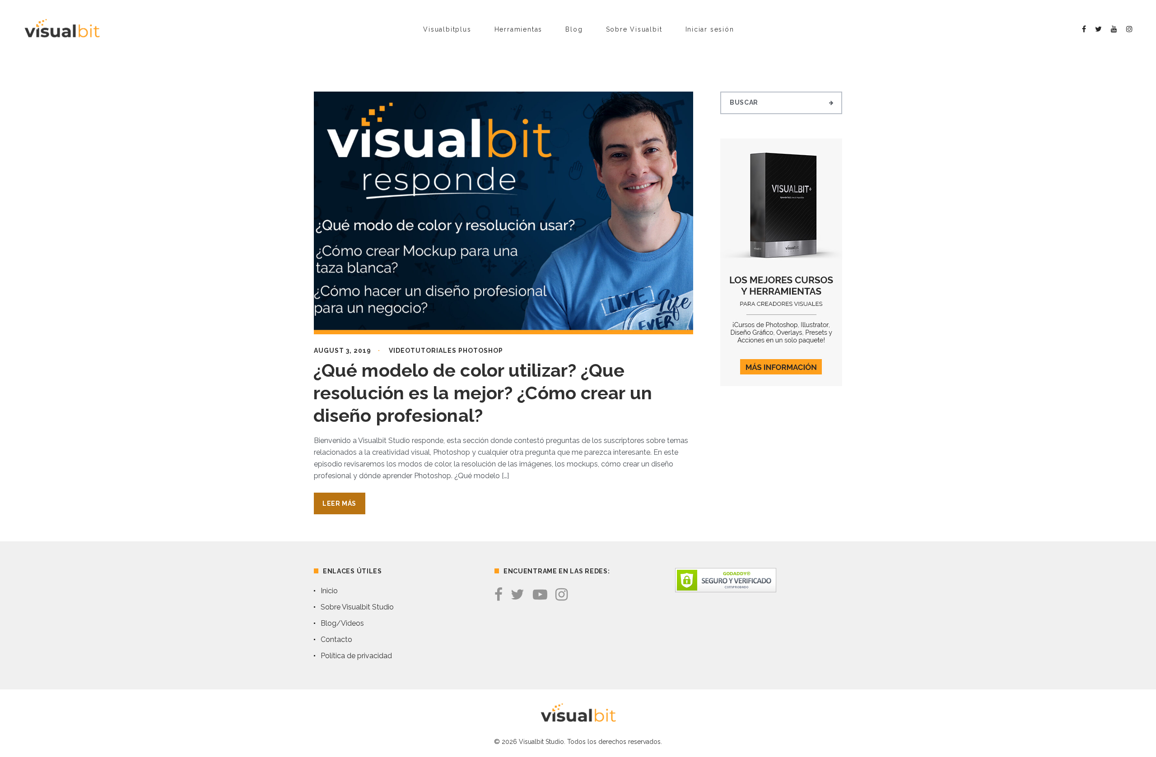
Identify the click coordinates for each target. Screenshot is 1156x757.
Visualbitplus (447, 29)
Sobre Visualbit (634, 29)
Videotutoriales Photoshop (446, 350)
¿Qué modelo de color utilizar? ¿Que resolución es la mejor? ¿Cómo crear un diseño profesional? (482, 393)
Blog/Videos (342, 623)
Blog (574, 29)
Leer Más (339, 503)
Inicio (329, 590)
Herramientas (518, 29)
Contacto (336, 639)
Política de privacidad (356, 655)
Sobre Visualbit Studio (357, 607)
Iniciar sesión (709, 29)
